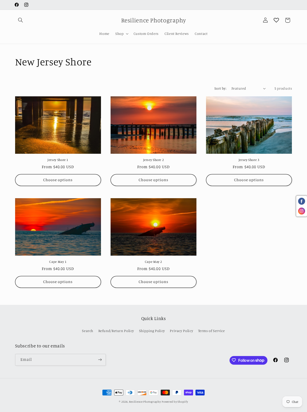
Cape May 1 (57, 262)
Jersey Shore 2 (153, 160)
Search (87, 331)
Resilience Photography (145, 401)
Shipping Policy (152, 331)
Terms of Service (211, 331)
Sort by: (220, 88)
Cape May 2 (153, 262)
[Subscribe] (99, 359)
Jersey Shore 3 (249, 160)
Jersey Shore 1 (57, 160)
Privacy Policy (181, 331)
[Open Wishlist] (276, 20)
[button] (20, 20)
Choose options (58, 180)
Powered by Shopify (175, 401)
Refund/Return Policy (116, 331)
